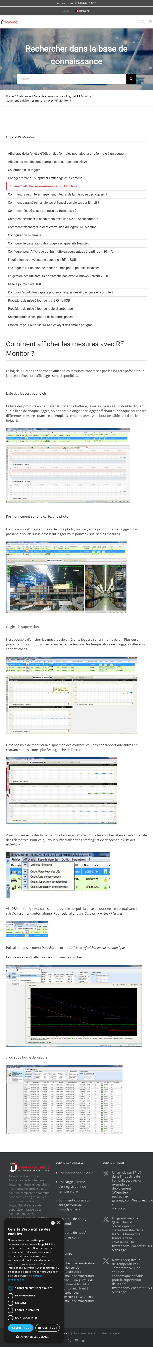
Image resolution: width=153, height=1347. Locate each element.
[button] (34, 1336)
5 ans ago (119, 1250)
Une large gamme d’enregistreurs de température (72, 1186)
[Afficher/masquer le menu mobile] (151, 22)
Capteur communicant (71, 1288)
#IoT (138, 1172)
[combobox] (53, 1223)
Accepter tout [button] (21, 1327)
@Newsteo (120, 1192)
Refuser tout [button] (47, 1327)
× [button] (58, 1222)
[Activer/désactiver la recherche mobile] (143, 22)
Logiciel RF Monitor (20, 137)
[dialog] (34, 1280)
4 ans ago (119, 1208)
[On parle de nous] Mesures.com (72, 1234)
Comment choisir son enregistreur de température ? (74, 1205)
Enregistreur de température (75, 1263)
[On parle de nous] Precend (72, 1221)
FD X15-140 (83, 1297)
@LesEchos (120, 1222)
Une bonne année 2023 (75, 1172)
